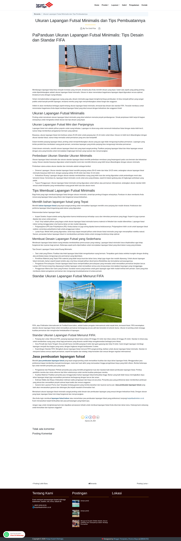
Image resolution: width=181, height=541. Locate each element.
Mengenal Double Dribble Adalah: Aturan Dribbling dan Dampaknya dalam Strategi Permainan (94, 522)
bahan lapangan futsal (47, 206)
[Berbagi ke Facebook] (90, 417)
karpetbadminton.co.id (135, 398)
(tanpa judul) (85, 501)
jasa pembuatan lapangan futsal (51, 361)
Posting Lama (142, 483)
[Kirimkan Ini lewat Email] (82, 417)
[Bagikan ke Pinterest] (94, 417)
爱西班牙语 (144, 539)
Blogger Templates (121, 539)
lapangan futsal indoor (60, 398)
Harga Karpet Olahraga (54, 539)
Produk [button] (105, 5)
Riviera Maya (133, 539)
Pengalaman (134, 5)
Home (96, 5)
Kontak (144, 5)
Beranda (37, 14)
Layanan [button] (114, 5)
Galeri (124, 5)
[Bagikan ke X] (86, 417)
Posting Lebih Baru (40, 483)
